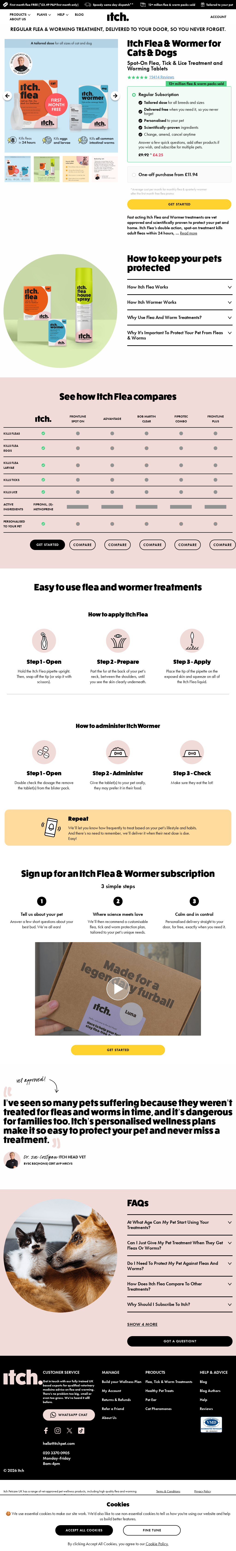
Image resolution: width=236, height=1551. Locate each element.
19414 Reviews (161, 77)
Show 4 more (142, 1324)
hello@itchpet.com (59, 1443)
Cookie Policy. (157, 1543)
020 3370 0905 (56, 1452)
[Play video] (118, 988)
